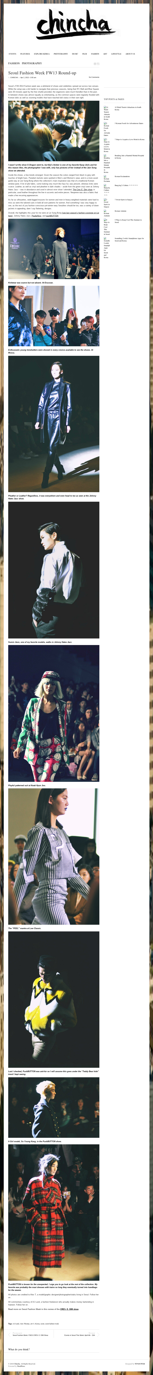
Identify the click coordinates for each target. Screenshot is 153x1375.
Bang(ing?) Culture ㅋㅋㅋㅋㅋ (126, 185)
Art (105, 53)
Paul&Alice (36, 216)
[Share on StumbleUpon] (98, 64)
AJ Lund (16, 1323)
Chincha (17, 1363)
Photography (61, 53)
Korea (37, 1323)
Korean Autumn (120, 211)
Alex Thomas (25, 1323)
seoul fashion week (52, 1323)
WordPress (21, 1366)
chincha (14, 77)
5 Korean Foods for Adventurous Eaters (129, 123)
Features (25, 53)
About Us (130, 53)
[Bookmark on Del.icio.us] (95, 64)
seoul (42, 1323)
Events (12, 53)
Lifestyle (116, 53)
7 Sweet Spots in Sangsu (123, 199)
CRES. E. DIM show (69, 1309)
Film (84, 53)
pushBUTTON (52, 216)
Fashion (95, 53)
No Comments (94, 77)
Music (75, 53)
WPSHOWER (140, 1363)
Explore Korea (42, 53)
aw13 (32, 1323)
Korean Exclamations (122, 176)
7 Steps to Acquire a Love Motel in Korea (129, 139)
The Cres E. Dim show (82, 189)
